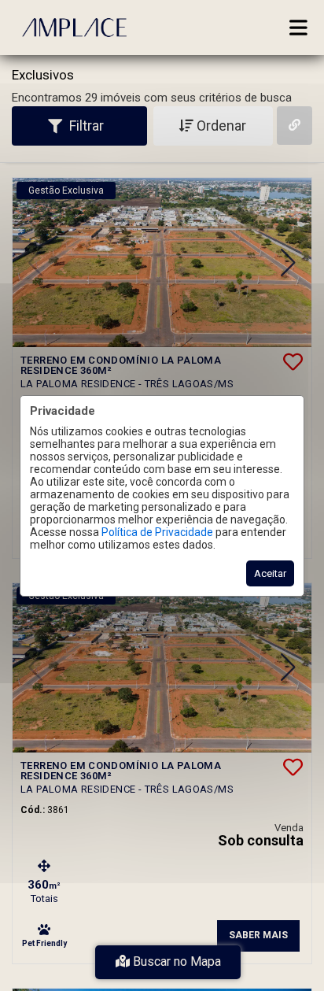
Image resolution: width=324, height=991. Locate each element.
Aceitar (270, 573)
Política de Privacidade (157, 532)
